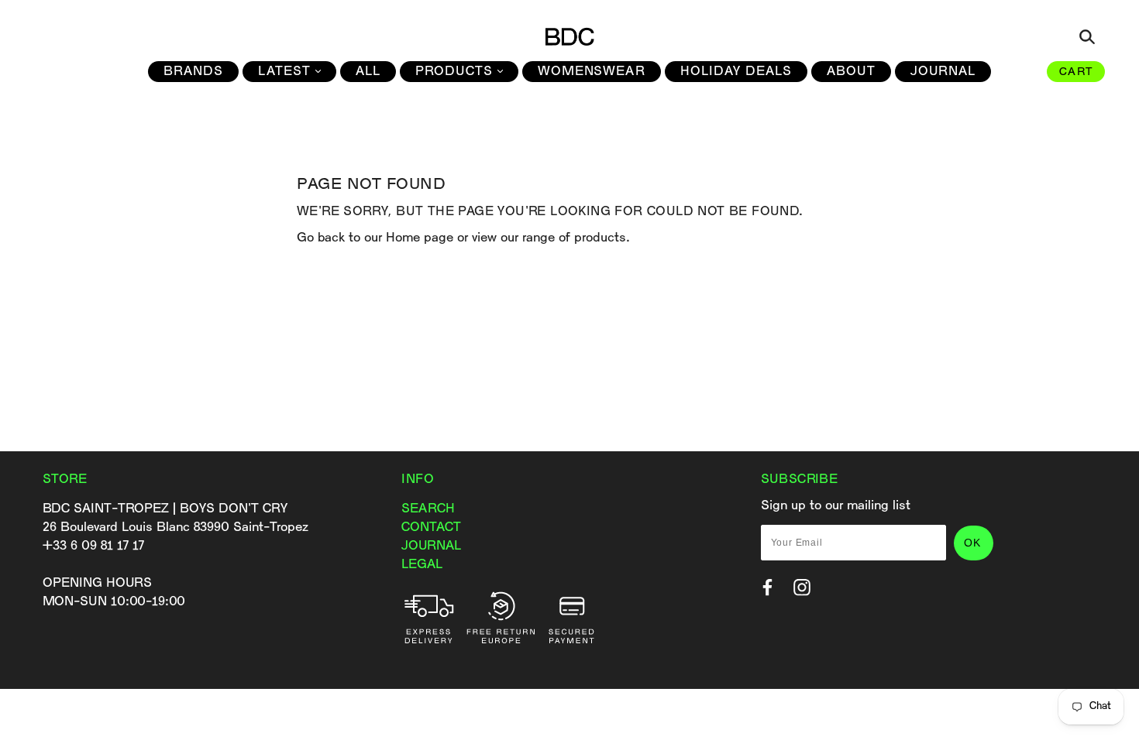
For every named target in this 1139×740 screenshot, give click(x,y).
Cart (1076, 72)
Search (428, 509)
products (600, 238)
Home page (419, 238)
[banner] (569, 36)
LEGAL (421, 564)
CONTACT (431, 527)
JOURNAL (431, 546)
